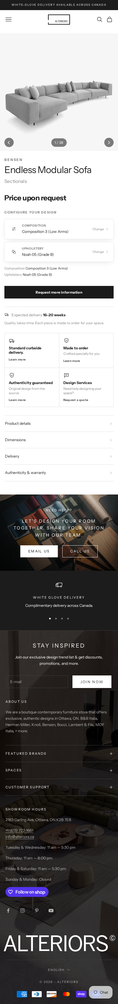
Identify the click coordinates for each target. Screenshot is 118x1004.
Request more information (59, 292)
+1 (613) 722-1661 (19, 830)
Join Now (92, 682)
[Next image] (109, 142)
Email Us (39, 551)
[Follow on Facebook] (8, 910)
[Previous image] (9, 142)
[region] (59, 595)
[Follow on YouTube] (51, 910)
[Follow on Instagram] (22, 910)
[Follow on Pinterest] (37, 910)
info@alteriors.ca (19, 836)
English (56, 970)
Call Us (80, 551)
